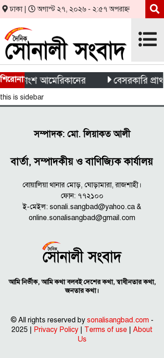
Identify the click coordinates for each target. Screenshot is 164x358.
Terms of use (105, 329)
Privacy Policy (56, 329)
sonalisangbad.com (118, 320)
